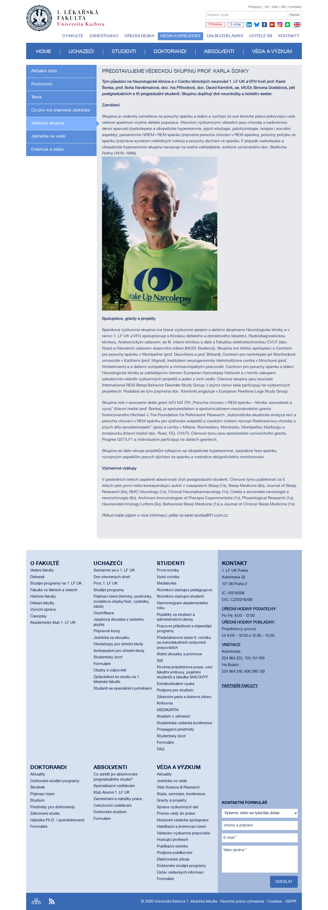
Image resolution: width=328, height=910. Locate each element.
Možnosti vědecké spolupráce (183, 820)
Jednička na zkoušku (111, 638)
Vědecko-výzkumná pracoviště (183, 833)
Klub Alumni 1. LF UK (112, 792)
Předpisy (255, 7)
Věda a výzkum (272, 51)
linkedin (249, 24)
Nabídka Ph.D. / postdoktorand (57, 820)
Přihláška (215, 24)
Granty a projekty (172, 800)
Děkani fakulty (42, 603)
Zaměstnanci (103, 36)
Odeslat (284, 882)
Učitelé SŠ (260, 36)
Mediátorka (166, 583)
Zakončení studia (44, 813)
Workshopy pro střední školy (118, 644)
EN (296, 27)
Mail (275, 7)
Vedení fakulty (42, 570)
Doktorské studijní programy (54, 781)
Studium (37, 800)
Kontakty (295, 7)
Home (43, 51)
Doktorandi (170, 51)
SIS (283, 7)
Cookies (275, 901)
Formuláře (102, 664)
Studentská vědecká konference (184, 723)
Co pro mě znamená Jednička (60, 110)
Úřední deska (139, 36)
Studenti (124, 51)
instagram (279, 24)
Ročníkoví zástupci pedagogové (184, 590)
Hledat (294, 15)
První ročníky (168, 570)
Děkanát (37, 577)
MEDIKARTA (168, 710)
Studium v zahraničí (173, 716)
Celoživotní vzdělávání (112, 805)
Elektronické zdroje (173, 859)
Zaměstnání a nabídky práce (118, 799)
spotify (287, 24)
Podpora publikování (174, 853)
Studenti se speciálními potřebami (123, 688)
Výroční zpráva (43, 609)
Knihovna (165, 703)
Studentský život (108, 657)
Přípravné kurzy (107, 631)
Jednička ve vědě (48, 136)
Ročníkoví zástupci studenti (180, 596)
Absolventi (219, 51)
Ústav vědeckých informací (180, 872)
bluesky (256, 24)
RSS (52, 901)
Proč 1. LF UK (106, 583)
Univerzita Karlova (85, 27)
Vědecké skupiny (47, 123)
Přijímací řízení (42, 794)
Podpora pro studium (175, 690)
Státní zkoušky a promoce (179, 654)
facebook (264, 24)
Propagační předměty (175, 729)
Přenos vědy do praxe (176, 813)
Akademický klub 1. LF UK (53, 623)
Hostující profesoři (172, 840)
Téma (36, 97)
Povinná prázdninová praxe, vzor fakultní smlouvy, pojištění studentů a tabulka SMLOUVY (185, 672)
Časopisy (38, 616)
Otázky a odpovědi (110, 670)
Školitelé (37, 787)
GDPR (290, 901)
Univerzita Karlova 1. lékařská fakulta (185, 901)
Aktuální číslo (44, 71)
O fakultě (72, 36)
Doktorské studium (110, 812)
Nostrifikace (104, 613)
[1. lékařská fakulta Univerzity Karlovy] (65, 16)
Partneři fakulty (240, 686)
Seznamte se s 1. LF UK (114, 570)
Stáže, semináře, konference (181, 794)
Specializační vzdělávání (114, 786)
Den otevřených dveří (112, 577)
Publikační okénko (172, 846)
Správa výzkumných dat (177, 807)
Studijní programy (109, 590)
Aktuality (37, 774)
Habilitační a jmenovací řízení (181, 827)
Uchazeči (81, 51)
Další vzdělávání (225, 36)
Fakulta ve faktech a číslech (53, 590)
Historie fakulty (43, 596)
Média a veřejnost (180, 36)
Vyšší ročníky (168, 577)
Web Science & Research (178, 787)
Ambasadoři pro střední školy (119, 651)
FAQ (160, 749)
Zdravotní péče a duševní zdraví (184, 697)
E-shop (235, 24)
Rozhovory (42, 84)
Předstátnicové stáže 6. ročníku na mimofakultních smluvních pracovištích (184, 643)
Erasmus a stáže (47, 149)
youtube (272, 24)
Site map (36, 901)
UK (266, 7)
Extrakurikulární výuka (175, 684)
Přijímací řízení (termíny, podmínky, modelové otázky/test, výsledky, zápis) (123, 601)
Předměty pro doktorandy (52, 807)
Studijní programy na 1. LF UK (56, 583)
